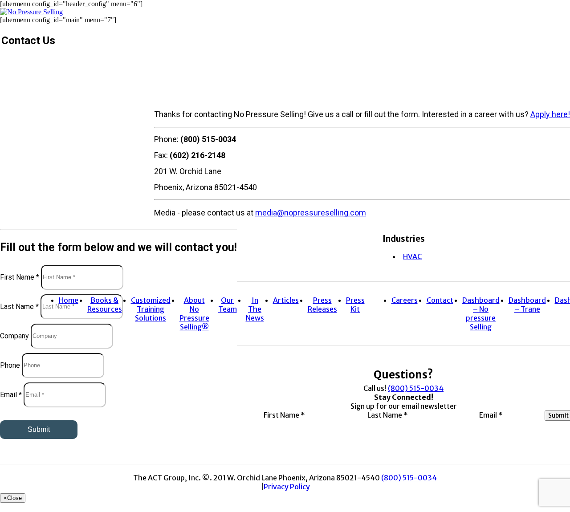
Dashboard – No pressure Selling (481, 313)
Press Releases (322, 304)
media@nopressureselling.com (310, 212)
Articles (286, 300)
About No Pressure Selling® (194, 313)
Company (14, 335)
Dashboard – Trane (527, 304)
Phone (10, 365)
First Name (19, 276)
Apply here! (550, 114)
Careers (404, 300)
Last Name (19, 306)
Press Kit (355, 304)
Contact (440, 300)
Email (11, 394)
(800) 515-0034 (416, 388)
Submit (39, 429)
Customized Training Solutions (151, 309)
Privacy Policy (287, 486)
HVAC (412, 256)
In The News (255, 309)
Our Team (227, 304)
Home (68, 300)
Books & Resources (104, 304)
